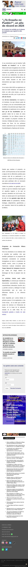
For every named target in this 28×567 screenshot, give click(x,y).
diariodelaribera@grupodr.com (11, 536)
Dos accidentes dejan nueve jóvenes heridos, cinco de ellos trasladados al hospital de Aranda (15, 461)
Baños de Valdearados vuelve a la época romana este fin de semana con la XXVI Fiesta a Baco (15, 482)
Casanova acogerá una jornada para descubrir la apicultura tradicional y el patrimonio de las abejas (15, 490)
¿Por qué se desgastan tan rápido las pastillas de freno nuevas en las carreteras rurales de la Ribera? (15, 513)
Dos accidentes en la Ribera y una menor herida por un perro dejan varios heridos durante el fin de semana (16, 494)
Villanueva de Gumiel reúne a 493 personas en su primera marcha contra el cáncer (15, 499)
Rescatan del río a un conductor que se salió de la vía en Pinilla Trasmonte (16, 509)
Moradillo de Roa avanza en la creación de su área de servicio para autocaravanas (16, 474)
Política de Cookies (19, 560)
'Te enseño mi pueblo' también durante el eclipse (9, 354)
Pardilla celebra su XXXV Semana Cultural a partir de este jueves (14, 478)
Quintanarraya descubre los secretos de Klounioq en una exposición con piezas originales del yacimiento (15, 470)
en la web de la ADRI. (14, 183)
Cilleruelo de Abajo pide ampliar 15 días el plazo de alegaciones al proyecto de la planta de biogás (16, 486)
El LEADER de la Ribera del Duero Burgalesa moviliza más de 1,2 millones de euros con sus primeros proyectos (16, 465)
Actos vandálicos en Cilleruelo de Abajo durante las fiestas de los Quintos (16, 442)
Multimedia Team (18, 566)
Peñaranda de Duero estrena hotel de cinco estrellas (15, 502)
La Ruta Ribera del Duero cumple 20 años (15, 506)
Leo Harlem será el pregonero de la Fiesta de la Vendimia (15, 516)
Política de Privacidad (10, 560)
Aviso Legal (3, 560)
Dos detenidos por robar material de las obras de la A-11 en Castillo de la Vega (16, 446)
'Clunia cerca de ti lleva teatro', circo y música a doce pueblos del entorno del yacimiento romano (15, 454)
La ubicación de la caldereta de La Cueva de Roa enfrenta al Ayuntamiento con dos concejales (14, 449)
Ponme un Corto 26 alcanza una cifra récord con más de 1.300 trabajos (15, 457)
